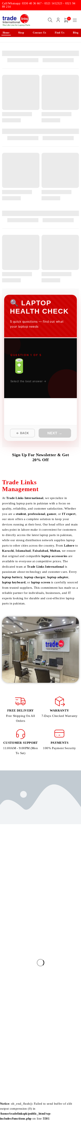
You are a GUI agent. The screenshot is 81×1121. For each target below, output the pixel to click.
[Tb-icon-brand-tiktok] (33, 904)
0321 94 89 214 (15, 894)
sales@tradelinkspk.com (18, 875)
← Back (22, 433)
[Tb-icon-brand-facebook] (4, 904)
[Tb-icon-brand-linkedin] (23, 904)
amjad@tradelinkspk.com (19, 881)
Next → (54, 433)
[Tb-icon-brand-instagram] (14, 904)
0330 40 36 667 (14, 888)
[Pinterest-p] (42, 904)
